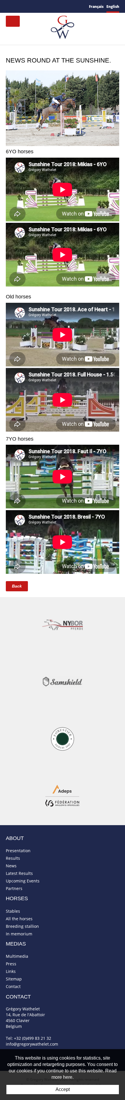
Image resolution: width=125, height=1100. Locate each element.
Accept (63, 1089)
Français (96, 6)
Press (11, 963)
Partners (14, 888)
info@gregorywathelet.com (32, 1044)
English (112, 6)
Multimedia (17, 956)
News (11, 865)
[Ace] (62, 108)
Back (17, 586)
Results (13, 858)
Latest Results (19, 873)
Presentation (18, 850)
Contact (13, 986)
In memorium (19, 934)
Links (11, 971)
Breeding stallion (22, 926)
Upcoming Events (23, 881)
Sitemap (14, 979)
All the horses (19, 918)
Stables (13, 911)
